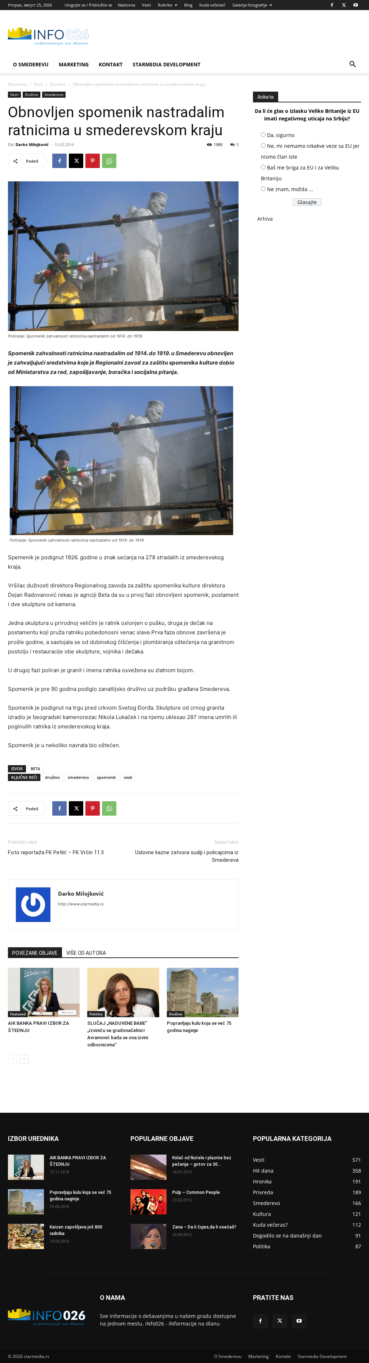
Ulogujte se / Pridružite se (88, 5)
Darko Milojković (32, 144)
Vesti (146, 5)
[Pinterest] (92, 161)
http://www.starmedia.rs (81, 904)
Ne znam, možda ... (290, 189)
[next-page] (23, 1059)
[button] (352, 65)
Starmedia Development (166, 64)
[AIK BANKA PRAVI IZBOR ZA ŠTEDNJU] (44, 992)
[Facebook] (331, 5)
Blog (188, 5)
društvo (52, 777)
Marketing (74, 64)
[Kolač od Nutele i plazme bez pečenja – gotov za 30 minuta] (148, 1167)
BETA (35, 768)
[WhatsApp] (109, 161)
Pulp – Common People (196, 1192)
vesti (128, 777)
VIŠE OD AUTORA (86, 953)
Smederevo (53, 94)
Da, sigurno (280, 135)
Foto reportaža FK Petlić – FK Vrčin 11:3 (56, 852)
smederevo (78, 777)
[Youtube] (355, 5)
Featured (18, 1013)
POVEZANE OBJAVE (35, 953)
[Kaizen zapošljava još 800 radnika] (26, 1236)
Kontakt (111, 64)
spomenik (106, 777)
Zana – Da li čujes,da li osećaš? (204, 1227)
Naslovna (126, 5)
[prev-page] (12, 1059)
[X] (343, 5)
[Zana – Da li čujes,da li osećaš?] (148, 1236)
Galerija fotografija (249, 5)
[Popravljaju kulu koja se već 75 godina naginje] (203, 992)
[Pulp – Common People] (148, 1201)
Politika (96, 1013)
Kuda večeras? (212, 5)
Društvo (58, 84)
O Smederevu (31, 64)
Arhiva (265, 218)
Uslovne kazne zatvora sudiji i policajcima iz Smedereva (187, 856)
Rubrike (165, 5)
